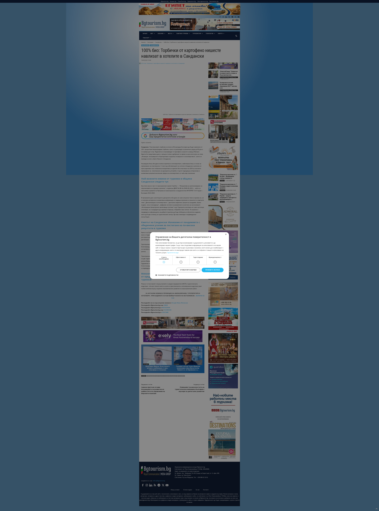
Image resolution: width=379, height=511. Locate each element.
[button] (166, 275)
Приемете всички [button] (212, 270)
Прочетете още (173, 253)
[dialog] (189, 255)
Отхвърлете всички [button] (188, 270)
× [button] (226, 234)
